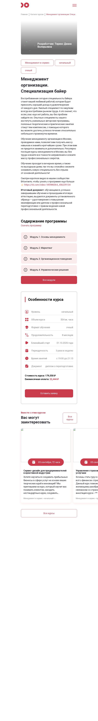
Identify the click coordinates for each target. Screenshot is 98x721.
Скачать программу (31, 225)
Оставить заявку (49, 393)
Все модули (49, 280)
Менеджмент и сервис (37, 62)
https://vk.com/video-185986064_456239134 (47, 184)
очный (28, 70)
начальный (65, 62)
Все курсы (70, 418)
